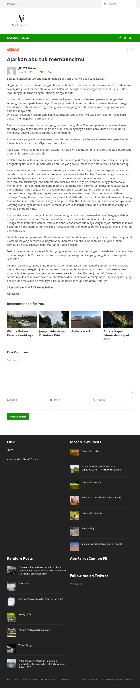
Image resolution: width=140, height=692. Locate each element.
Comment (13, 360)
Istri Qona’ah (25, 614)
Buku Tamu (12, 679)
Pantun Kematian (90, 451)
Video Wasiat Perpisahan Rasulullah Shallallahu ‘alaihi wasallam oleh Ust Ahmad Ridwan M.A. (41, 664)
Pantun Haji (87, 528)
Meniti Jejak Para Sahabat (120, 679)
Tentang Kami (30, 679)
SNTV (10, 450)
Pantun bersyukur (91, 482)
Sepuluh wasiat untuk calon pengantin (102, 544)
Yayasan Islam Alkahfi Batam (22, 459)
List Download (48, 679)
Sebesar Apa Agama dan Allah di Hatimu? (40, 599)
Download (65, 679)
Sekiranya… (24, 583)
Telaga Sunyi (25, 645)
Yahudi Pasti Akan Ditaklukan (34, 630)
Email (57, 399)
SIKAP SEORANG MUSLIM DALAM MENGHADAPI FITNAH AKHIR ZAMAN (101, 468)
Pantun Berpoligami (92, 513)
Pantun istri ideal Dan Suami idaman (101, 497)
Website (100, 399)
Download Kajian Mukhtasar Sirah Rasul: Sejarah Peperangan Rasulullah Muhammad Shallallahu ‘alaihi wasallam (42, 570)
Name (14, 399)
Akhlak (13, 50)
